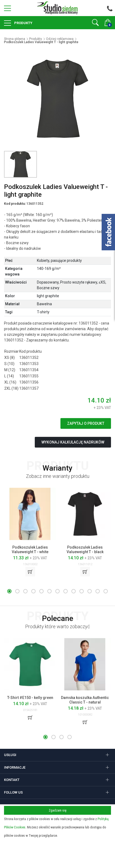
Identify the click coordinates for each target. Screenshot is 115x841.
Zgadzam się (57, 810)
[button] (9, 591)
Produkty (22, 23)
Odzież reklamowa (60, 39)
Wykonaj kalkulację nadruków (72, 442)
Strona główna (14, 39)
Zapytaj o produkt (85, 423)
